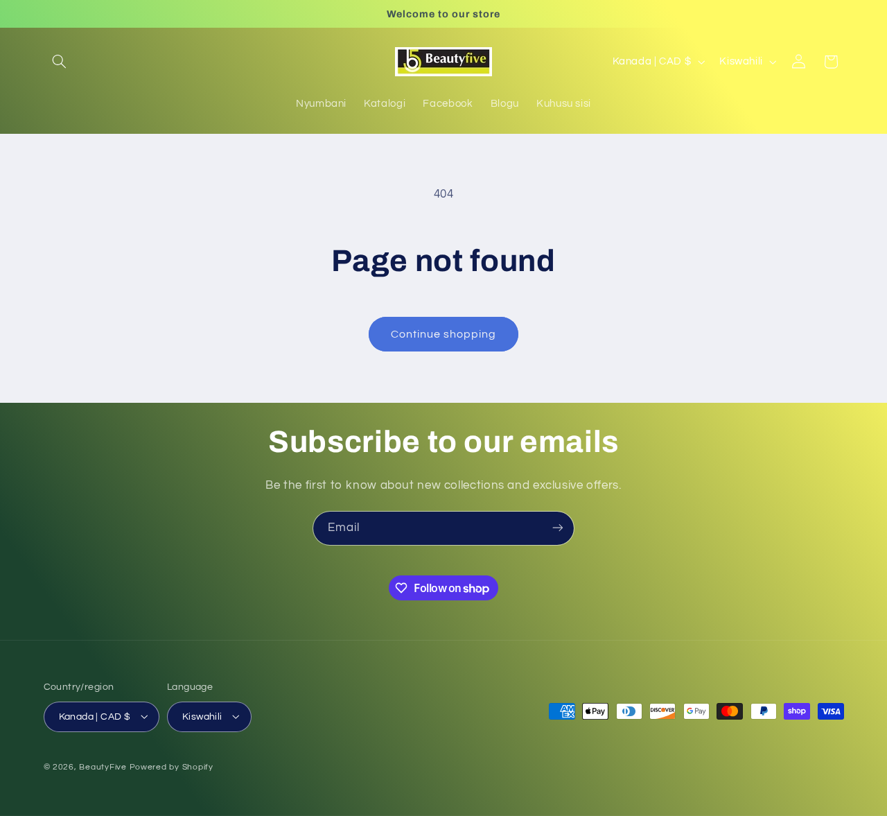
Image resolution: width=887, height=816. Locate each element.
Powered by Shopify (171, 766)
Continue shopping (444, 334)
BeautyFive (102, 766)
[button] (60, 62)
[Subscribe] (558, 528)
